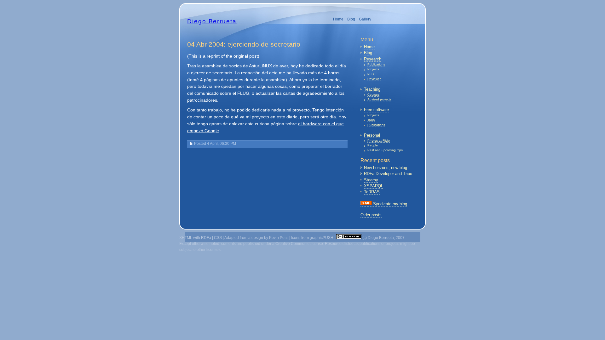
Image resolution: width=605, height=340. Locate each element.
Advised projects (379, 99)
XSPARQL (373, 186)
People (372, 145)
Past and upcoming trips (385, 150)
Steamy (371, 180)
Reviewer (374, 79)
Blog (351, 19)
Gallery (365, 19)
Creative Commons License (299, 243)
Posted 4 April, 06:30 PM (215, 143)
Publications (376, 64)
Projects (373, 69)
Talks (371, 120)
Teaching (372, 89)
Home (338, 19)
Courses (373, 94)
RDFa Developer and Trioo (388, 173)
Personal (372, 135)
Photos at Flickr (378, 140)
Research (372, 59)
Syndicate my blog (389, 203)
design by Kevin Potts (269, 237)
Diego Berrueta (212, 21)
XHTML (185, 237)
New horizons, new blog (385, 167)
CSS (218, 237)
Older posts (371, 214)
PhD (370, 74)
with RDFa (202, 237)
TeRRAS (372, 192)
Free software (376, 109)
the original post (242, 56)
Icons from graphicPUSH (312, 237)
